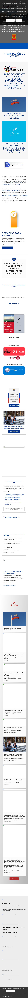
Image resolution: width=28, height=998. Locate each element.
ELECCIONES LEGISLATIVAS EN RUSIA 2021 (14, 115)
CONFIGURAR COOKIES (8, 22)
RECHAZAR (19, 20)
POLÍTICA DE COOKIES (20, 22)
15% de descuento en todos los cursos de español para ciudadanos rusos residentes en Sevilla (14, 81)
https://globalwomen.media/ (10, 585)
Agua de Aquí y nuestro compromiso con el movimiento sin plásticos (14, 148)
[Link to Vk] (25, 993)
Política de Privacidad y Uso (16, 988)
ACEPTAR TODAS (11, 20)
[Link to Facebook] (23, 993)
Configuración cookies (10, 990)
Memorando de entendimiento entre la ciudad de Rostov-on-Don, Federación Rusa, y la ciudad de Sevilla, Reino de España (14, 496)
